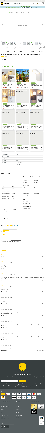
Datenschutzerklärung (29, 386)
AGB (1, 412)
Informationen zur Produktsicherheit (8, 214)
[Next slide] (44, 47)
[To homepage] (5, 3)
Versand (2, 409)
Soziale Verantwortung (20, 414)
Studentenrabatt (19, 409)
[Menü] (43, 416)
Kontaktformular (22, 385)
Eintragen (22, 381)
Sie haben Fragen (4, 404)
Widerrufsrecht (4, 414)
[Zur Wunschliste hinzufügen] (42, 59)
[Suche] (11, 3)
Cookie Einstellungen (5, 418)
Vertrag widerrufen (4, 415)
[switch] (41, 423)
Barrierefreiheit (19, 415)
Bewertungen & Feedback (21, 407)
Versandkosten (9, 61)
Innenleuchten (7, 9)
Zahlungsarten (3, 407)
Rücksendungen (4, 417)
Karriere (17, 412)
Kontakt (17, 406)
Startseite (2, 9)
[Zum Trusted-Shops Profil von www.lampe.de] (37, 409)
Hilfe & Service (41, 0)
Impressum (18, 417)
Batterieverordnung (4, 411)
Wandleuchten (13, 9)
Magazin (17, 404)
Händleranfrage (19, 411)
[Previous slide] (1, 47)
